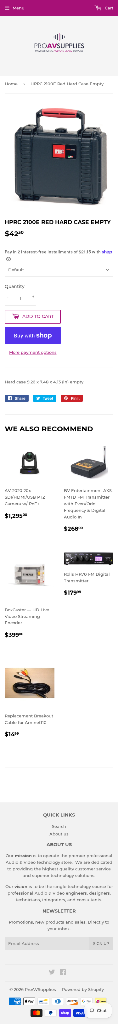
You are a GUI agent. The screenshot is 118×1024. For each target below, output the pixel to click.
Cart (108, 7)
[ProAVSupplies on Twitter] (52, 973)
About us (59, 833)
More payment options (33, 352)
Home (11, 83)
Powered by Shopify (83, 989)
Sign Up (101, 943)
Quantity (15, 286)
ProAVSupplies (40, 989)
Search (59, 826)
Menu (19, 7)
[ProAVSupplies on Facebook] (62, 973)
